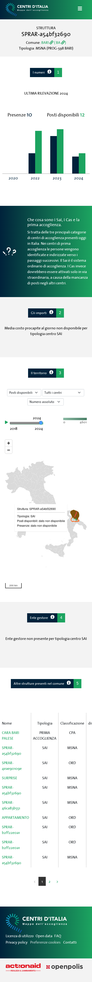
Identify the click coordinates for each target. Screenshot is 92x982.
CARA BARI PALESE (10, 735)
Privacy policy (17, 942)
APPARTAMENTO (15, 817)
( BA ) (59, 42)
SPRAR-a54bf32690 (11, 750)
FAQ (57, 936)
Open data (44, 936)
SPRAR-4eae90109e (12, 765)
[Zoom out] (8, 450)
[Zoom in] (8, 443)
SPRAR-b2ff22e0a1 (11, 830)
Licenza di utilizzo (20, 936)
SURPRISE (9, 778)
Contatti (70, 942)
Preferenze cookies (45, 942)
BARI (45, 42)
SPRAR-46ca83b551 (11, 805)
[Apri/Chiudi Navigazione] (77, 9)
